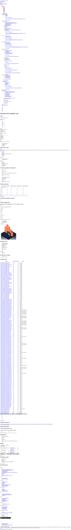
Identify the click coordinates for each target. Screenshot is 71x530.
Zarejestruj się (5, 3)
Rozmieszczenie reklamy (5, 523)
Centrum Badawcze (7, 76)
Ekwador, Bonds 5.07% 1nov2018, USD (6, 350)
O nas (2, 104)
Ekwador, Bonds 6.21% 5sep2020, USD (6, 363)
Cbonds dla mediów (7, 77)
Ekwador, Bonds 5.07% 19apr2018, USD (6, 374)
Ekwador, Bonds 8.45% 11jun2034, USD (6, 322)
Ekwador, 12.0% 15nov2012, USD (5, 408)
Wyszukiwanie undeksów (8, 50)
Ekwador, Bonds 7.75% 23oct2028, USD (6, 352)
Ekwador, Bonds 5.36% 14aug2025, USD (6, 283)
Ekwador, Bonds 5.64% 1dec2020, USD (6, 340)
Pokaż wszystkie (2, 420)
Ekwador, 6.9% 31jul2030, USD (5, 268)
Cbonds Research (4, 508)
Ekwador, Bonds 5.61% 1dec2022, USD (6, 339)
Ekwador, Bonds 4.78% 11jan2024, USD (6, 293)
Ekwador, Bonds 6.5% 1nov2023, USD (6, 347)
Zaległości (3, 482)
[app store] (3, 518)
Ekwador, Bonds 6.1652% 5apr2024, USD (6, 264)
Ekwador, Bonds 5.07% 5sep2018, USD (6, 359)
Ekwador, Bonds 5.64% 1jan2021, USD (6, 335)
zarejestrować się (4, 529)
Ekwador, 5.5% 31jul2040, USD (5, 267)
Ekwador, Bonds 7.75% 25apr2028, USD (6, 373)
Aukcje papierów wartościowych (6, 484)
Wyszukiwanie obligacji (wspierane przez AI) (8, 470)
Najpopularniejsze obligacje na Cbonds (7, 475)
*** (2, 122)
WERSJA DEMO (6, 100)
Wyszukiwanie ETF (7, 42)
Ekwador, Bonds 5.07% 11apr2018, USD (6, 375)
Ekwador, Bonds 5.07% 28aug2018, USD (6, 364)
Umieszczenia (4, 483)
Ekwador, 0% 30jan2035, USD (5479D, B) (6, 274)
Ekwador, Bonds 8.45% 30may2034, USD (6, 324)
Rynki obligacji (7, 58)
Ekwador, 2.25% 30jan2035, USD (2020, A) (6, 275)
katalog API (3, 495)
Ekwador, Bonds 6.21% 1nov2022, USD (6, 348)
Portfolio (6, 84)
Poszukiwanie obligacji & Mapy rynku (10, 22)
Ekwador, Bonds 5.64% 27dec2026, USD (6, 277)
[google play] (8, 518)
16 (2, 418)
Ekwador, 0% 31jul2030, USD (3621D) (6, 266)
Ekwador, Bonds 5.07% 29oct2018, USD (6, 351)
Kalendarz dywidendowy (5, 485)
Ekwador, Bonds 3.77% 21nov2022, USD (6, 278)
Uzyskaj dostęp (2, 223)
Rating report (12, 449)
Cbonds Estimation (4, 471)
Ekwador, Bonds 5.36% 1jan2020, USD (6, 331)
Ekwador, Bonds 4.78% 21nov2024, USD (6, 279)
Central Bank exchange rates (9, 52)
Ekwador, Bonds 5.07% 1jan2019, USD (6, 334)
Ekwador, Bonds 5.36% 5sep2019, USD (6, 361)
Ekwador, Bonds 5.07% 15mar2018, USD (6, 376)
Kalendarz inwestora (8, 25)
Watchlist (6, 15)
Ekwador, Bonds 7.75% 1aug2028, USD (6, 365)
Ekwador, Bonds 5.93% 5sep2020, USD (6, 362)
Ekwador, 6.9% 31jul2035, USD (5, 265)
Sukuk (6, 27)
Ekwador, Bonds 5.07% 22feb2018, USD (6, 377)
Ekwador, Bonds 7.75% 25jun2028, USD (6, 368)
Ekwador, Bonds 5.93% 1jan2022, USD (6, 332)
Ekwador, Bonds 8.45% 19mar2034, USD (6, 328)
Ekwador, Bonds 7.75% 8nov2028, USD (6, 343)
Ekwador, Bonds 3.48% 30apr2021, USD (6, 290)
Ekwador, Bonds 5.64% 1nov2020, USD (6, 345)
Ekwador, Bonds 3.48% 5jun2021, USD (6, 288)
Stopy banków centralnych (8, 53)
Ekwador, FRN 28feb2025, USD (5, 411)
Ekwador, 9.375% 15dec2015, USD (5, 407)
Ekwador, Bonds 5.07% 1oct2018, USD (6, 353)
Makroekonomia (7, 59)
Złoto (6, 66)
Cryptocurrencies (7, 51)
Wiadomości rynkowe (8, 75)
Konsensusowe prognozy (8, 60)
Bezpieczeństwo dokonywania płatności (7, 512)
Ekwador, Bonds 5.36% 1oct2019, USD (6, 355)
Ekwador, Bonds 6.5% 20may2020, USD (6, 404)
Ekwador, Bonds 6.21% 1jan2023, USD (6, 330)
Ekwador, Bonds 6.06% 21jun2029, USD (6, 286)
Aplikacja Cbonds (7, 82)
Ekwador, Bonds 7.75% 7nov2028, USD (6, 344)
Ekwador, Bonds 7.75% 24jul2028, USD (6, 367)
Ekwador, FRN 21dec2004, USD (5, 413)
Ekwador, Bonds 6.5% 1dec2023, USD (6, 338)
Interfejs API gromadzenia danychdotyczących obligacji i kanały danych (10, 92)
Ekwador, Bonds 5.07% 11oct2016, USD (6, 403)
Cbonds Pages (7, 30)
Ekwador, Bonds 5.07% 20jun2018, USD (6, 369)
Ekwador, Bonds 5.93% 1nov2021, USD (6, 346)
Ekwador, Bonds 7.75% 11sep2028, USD (6, 358)
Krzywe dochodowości (8, 28)
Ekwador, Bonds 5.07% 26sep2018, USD (6, 357)
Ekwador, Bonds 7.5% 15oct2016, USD (6, 406)
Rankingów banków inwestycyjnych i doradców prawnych (13, 29)
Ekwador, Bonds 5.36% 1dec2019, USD (6, 341)
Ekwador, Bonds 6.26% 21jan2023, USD (6, 273)
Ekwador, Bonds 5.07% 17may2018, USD (6, 370)
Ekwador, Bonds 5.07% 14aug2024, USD (6, 282)
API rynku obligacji (7, 93)
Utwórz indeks (4, 499)
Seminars (5, 80)
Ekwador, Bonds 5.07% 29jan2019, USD (6, 329)
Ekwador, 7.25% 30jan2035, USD (5, 276)
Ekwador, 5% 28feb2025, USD (5, 412)
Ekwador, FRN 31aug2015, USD (5, 410)
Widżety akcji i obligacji (5, 490)
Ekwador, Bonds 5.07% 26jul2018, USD (6, 366)
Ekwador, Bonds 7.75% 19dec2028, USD (6, 336)
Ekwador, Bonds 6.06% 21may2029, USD (6, 289)
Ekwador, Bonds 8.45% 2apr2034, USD (6, 327)
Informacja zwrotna (4, 524)
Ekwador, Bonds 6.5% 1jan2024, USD (6, 333)
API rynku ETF (7, 95)
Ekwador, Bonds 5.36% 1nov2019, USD (6, 349)
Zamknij (1, 4)
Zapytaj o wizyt (6, 103)
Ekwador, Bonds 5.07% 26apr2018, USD (6, 372)
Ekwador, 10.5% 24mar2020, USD (5, 295)
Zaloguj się (1, 3)
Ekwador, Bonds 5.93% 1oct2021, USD (6, 356)
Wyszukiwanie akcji (7, 36)
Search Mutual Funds (8, 43)
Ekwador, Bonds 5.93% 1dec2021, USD (6, 337)
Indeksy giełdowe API (8, 96)
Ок (0, 528)
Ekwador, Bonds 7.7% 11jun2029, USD (6, 323)
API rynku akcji (7, 94)
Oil (5, 65)
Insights (7, 80)
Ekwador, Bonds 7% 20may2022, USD (6, 405)
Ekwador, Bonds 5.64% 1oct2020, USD (6, 354)
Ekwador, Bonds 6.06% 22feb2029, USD (6, 292)
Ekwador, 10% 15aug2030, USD (5, 409)
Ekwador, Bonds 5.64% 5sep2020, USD (6, 360)
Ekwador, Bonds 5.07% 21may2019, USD (6, 326)
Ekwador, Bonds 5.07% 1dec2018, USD (6, 342)
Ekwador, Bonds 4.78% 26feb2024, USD (6, 291)
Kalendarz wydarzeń (8, 24)
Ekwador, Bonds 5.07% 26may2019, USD (6, 325)
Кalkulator (3, 515)
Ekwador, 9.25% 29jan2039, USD (5, 263)
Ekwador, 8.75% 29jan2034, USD (5, 262)
